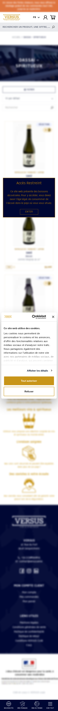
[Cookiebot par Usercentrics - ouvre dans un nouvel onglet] (34, 317)
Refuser (29, 391)
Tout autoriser (29, 380)
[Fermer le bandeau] (53, 317)
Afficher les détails (37, 370)
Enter (29, 212)
